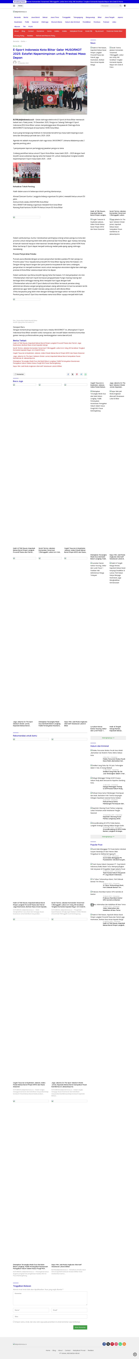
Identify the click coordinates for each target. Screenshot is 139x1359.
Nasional (35, 22)
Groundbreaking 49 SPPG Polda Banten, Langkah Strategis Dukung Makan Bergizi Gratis (114, 830)
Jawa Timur (54, 17)
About (16, 31)
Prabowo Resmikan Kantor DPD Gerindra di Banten (112, 899)
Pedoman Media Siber (114, 31)
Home (20, 6)
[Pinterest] (112, 1344)
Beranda (17, 17)
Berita (26, 17)
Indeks (57, 31)
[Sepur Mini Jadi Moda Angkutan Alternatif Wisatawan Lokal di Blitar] (75, 638)
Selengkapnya (107, 738)
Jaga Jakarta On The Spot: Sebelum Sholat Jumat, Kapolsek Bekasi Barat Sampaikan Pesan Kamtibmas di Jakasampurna (46, 357)
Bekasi (45, 17)
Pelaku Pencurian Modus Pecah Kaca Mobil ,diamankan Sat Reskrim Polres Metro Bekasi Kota (114, 760)
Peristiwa (97, 22)
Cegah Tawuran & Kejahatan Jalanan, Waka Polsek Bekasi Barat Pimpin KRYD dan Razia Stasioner (49, 353)
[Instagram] (116, 1344)
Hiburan (17, 27)
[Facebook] (104, 1344)
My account (99, 31)
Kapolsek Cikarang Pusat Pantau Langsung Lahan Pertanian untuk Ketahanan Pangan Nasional (113, 818)
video (114, 22)
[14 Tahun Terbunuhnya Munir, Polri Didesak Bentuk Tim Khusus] (108, 880)
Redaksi (30, 36)
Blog (23, 31)
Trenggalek (66, 17)
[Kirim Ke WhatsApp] (85, 374)
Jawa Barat (35, 17)
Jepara (120, 17)
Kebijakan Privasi (76, 31)
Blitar (100, 17)
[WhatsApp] (120, 1344)
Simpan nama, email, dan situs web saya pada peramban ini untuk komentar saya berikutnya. (47, 1322)
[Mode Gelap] (125, 6)
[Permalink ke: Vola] (15, 62)
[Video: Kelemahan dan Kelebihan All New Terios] (108, 904)
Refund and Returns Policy (45, 36)
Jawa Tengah (109, 17)
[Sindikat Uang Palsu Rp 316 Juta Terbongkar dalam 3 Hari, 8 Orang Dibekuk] (108, 766)
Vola (19, 61)
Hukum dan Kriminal (72, 22)
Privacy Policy (19, 36)
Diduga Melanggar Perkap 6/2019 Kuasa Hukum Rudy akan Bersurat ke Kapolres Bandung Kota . (112, 788)
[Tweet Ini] (72, 374)
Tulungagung (78, 17)
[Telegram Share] (81, 374)
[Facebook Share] (68, 374)
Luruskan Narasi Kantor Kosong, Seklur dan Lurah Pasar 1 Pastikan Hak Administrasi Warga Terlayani (98, 729)
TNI (24, 27)
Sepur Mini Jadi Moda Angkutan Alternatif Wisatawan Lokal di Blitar (37, 366)
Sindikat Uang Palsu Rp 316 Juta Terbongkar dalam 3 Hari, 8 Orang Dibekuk (114, 772)
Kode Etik (88, 31)
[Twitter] (108, 1344)
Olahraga (44, 22)
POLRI (30, 27)
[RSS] (124, 1344)
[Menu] (14, 6)
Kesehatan (18, 22)
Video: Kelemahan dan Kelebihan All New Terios (111, 909)
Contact (31, 31)
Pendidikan (87, 22)
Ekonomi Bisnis (56, 22)
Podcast (106, 22)
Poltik (27, 22)
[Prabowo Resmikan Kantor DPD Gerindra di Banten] (108, 893)
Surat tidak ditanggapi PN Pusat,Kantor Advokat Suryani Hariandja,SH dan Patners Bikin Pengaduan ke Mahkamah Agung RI (114, 859)
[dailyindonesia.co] (20, 12)
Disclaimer (40, 31)
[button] (120, 5)
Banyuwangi (90, 17)
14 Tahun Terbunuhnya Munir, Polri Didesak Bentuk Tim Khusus (113, 886)
